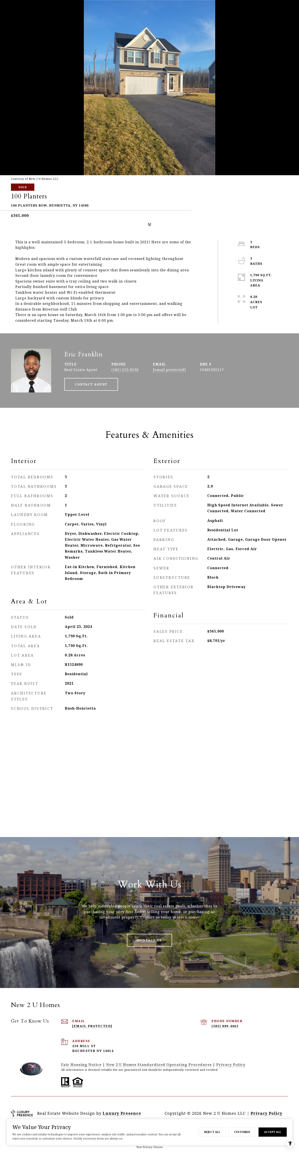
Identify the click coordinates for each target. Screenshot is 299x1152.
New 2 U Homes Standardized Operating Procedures (159, 1064)
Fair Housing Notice (81, 1064)
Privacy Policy (230, 1064)
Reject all (212, 1132)
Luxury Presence (122, 1113)
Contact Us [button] (149, 940)
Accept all (272, 1132)
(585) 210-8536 (125, 369)
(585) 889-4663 (224, 1026)
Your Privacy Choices (149, 1147)
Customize (242, 1132)
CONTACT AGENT (91, 384)
